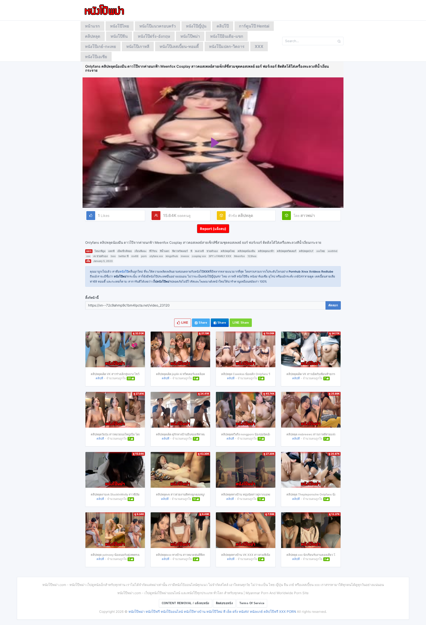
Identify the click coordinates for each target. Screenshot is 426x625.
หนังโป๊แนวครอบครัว (157, 26)
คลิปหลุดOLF (306, 251)
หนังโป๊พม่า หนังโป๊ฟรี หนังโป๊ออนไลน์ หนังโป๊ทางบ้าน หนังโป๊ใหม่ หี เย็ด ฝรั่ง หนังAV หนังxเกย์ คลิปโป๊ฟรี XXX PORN (212, 611)
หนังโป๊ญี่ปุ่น (196, 26)
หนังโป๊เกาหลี (137, 46)
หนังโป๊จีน (119, 36)
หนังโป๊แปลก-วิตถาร (227, 46)
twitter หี (123, 256)
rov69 (134, 256)
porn (144, 256)
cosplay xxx (199, 256)
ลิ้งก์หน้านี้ (92, 297)
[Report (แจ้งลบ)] (213, 224)
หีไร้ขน (153, 251)
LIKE (184, 322)
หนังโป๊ (124, 271)
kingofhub (172, 256)
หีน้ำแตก (164, 251)
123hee (252, 256)
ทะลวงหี (199, 251)
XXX (259, 46)
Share (202, 322)
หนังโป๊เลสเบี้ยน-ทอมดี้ (179, 46)
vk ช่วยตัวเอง (100, 256)
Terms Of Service (251, 603)
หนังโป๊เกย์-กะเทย (100, 46)
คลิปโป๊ (223, 26)
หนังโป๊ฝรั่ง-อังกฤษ (154, 36)
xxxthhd (332, 251)
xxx (88, 256)
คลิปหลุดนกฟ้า (266, 251)
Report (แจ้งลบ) (213, 228)
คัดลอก (333, 305)
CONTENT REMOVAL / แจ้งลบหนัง (185, 603)
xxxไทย (320, 251)
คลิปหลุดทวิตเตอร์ (286, 251)
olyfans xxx (156, 256)
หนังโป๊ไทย (119, 26)
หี (191, 251)
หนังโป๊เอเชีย (96, 56)
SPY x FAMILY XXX (220, 256)
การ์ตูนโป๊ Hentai (254, 26)
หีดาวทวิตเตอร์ (180, 251)
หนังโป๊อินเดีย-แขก (226, 36)
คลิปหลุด (92, 36)
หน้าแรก (92, 26)
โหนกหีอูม (100, 251)
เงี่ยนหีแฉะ (140, 251)
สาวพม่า (307, 215)
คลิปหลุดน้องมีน (246, 251)
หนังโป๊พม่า (190, 36)
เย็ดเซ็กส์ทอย (124, 251)
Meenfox (239, 256)
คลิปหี (99, 378)
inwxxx (185, 256)
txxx (113, 256)
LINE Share (241, 322)
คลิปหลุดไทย (228, 251)
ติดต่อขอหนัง (224, 603)
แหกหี (111, 251)
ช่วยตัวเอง (212, 251)
